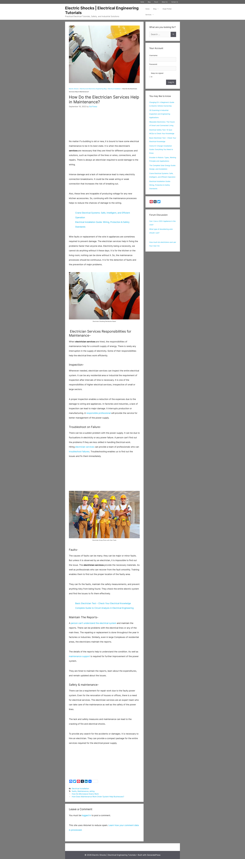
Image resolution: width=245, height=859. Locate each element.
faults (74, 791)
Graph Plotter (167, 9)
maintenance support (79, 656)
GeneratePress (153, 855)
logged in (86, 815)
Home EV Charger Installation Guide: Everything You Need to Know (161, 149)
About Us (164, 2)
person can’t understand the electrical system (93, 623)
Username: (153, 55)
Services (148, 15)
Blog (149, 2)
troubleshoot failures (79, 451)
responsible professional (98, 413)
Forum (156, 2)
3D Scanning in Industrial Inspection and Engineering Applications (159, 113)
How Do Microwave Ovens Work (85, 794)
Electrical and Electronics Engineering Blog (93, 88)
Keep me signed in (157, 75)
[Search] (173, 34)
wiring (91, 791)
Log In (171, 82)
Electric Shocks (73, 88)
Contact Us (174, 2)
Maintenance (83, 791)
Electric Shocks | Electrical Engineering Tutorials (102, 10)
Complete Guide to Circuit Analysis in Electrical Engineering (104, 608)
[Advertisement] (104, 125)
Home (142, 2)
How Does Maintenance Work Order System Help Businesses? (98, 796)
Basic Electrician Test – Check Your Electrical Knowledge (103, 603)
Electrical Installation (114, 88)
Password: (153, 64)
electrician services (84, 447)
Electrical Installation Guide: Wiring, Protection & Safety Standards (160, 185)
